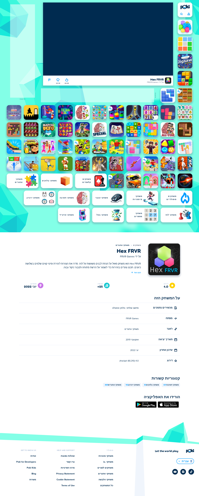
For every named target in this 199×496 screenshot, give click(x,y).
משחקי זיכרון (133, 385)
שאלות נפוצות (68, 456)
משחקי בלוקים (151, 385)
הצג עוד (137, 272)
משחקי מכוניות (106, 456)
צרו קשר (70, 462)
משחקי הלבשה (106, 480)
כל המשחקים (106, 485)
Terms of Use (68, 485)
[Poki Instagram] (183, 472)
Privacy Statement (65, 474)
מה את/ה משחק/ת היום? (181, 14)
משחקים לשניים (105, 468)
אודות (33, 456)
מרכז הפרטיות (68, 468)
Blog (34, 474)
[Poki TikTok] (191, 472)
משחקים (137, 245)
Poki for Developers (26, 462)
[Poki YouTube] (175, 472)
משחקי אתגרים (123, 245)
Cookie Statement (66, 480)
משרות (32, 480)
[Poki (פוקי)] (185, 7)
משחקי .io (108, 462)
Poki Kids (31, 468)
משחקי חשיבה (171, 385)
